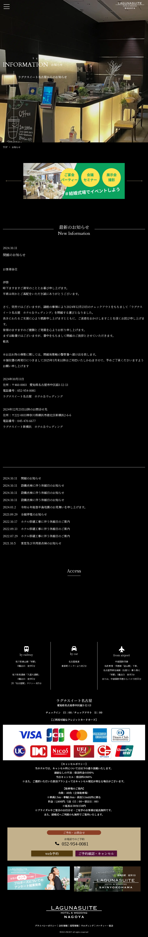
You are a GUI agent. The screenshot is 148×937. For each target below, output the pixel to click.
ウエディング (87, 926)
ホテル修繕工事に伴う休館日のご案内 (45, 521)
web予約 (52, 853)
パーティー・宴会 (104, 926)
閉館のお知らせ (31, 478)
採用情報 (74, 926)
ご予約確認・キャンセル (96, 853)
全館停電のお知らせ (34, 514)
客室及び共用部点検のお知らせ (41, 543)
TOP (5, 147)
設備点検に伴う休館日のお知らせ (42, 485)
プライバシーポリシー (45, 926)
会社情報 (63, 926)
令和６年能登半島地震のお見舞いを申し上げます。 (54, 507)
